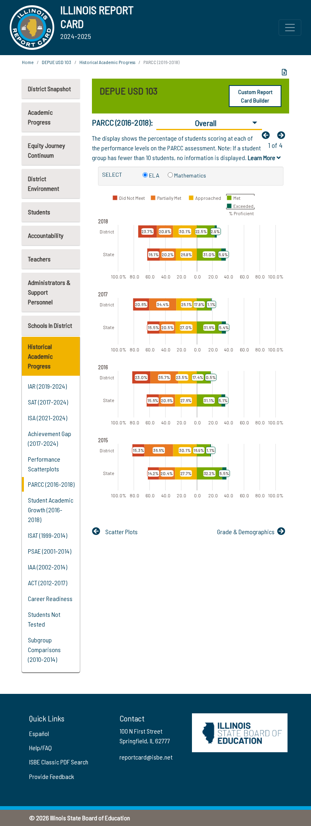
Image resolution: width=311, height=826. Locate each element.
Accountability (46, 235)
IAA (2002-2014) (47, 567)
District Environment (43, 183)
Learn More (262, 157)
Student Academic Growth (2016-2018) (50, 509)
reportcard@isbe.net (146, 757)
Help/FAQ (40, 747)
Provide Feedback (51, 776)
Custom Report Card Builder (255, 96)
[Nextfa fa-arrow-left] (283, 135)
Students (39, 212)
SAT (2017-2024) (48, 402)
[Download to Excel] (284, 72)
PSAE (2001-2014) (49, 551)
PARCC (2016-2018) (51, 484)
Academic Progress (40, 117)
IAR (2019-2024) (47, 386)
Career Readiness (50, 598)
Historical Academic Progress (40, 356)
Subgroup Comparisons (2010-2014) (44, 649)
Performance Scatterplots (44, 464)
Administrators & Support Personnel (49, 292)
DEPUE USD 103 (56, 62)
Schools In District (50, 325)
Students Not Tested (44, 619)
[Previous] (268, 135)
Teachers (39, 259)
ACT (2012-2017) (47, 582)
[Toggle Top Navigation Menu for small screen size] (290, 27)
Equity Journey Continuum (46, 150)
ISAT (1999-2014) (47, 535)
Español (39, 733)
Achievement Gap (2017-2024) (49, 438)
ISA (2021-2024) (47, 418)
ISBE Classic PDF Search (58, 762)
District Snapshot (49, 88)
